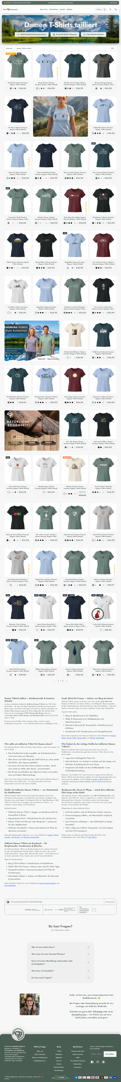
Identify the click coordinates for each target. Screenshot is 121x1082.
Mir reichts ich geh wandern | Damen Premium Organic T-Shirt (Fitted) (46, 535)
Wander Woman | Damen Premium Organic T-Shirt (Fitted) (46, 218)
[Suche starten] (104, 9)
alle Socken (16, 837)
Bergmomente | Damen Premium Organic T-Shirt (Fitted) (46, 398)
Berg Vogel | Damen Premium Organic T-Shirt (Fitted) (74, 398)
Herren (69, 9)
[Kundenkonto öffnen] (110, 9)
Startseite (9, 48)
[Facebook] (92, 1062)
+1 (17, 268)
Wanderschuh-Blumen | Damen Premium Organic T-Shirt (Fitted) (75, 353)
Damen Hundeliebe (97, 738)
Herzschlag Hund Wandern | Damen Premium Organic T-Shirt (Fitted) (18, 580)
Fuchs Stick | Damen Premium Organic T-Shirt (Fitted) (103, 625)
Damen (62, 9)
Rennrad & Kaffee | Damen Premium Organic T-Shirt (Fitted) (103, 442)
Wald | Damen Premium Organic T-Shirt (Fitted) (18, 263)
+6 (103, 133)
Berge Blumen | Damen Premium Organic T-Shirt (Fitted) (46, 84)
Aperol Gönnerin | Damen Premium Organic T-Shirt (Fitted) (18, 487)
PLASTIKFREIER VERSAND (66, 34)
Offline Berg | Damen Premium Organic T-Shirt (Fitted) (46, 670)
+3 (46, 178)
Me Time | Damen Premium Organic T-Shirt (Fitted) (17, 128)
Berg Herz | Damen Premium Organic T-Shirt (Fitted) (103, 398)
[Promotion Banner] (60, 116)
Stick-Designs (58, 1070)
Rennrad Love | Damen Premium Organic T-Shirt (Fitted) (17, 535)
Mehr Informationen (110, 901)
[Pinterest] (103, 1062)
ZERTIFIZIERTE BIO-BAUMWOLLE (33, 34)
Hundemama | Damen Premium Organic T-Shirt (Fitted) (103, 218)
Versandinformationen (77, 1061)
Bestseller (59, 1058)
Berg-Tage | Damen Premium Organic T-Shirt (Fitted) (46, 308)
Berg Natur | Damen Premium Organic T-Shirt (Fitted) (103, 670)
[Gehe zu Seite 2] (66, 681)
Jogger (50, 835)
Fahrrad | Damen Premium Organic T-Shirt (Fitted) (18, 173)
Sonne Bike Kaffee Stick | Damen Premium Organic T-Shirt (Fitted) (75, 625)
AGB (77, 1058)
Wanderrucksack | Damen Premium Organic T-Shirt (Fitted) (75, 487)
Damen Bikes (81, 738)
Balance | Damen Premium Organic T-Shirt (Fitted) (103, 580)
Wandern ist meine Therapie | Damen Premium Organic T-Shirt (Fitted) (75, 308)
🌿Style (59, 1051)
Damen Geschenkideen (47, 883)
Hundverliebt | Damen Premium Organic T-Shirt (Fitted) (18, 398)
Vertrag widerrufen (77, 1051)
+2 (74, 223)
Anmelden (109, 1054)
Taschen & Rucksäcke (31, 837)
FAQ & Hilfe (113, 2)
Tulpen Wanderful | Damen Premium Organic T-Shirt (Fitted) (46, 173)
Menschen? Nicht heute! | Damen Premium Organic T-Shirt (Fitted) (18, 218)
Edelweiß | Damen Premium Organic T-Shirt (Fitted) (103, 128)
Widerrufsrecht (78, 1054)
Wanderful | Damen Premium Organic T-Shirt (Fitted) (18, 84)
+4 (17, 133)
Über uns (40, 1051)
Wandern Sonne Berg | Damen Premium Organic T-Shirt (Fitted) (75, 84)
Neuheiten (58, 1054)
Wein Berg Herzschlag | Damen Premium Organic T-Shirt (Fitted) (75, 218)
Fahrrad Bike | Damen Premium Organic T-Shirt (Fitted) (46, 263)
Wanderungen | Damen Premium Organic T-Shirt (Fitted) (46, 487)
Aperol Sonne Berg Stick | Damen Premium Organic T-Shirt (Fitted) (46, 625)
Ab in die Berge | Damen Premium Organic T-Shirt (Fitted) (75, 442)
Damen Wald (71, 738)
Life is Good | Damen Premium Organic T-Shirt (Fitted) (103, 173)
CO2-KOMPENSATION (95, 34)
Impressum (77, 1067)
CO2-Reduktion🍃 (40, 1061)
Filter (62, 1077)
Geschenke (53, 9)
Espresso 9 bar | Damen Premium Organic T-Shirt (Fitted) (18, 625)
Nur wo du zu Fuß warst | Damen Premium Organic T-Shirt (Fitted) (103, 308)
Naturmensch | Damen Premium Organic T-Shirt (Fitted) (75, 535)
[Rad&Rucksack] (18, 1034)
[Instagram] (98, 1062)
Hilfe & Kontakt (40, 1054)
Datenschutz (78, 1064)
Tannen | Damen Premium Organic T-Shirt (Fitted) (75, 670)
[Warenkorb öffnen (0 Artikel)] (115, 9)
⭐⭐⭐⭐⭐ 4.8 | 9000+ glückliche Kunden (17, 2)
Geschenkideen (10, 885)
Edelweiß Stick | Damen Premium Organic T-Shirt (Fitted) (18, 670)
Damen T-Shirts (98, 779)
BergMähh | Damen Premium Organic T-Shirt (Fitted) (75, 263)
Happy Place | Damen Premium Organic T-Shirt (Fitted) (46, 580)
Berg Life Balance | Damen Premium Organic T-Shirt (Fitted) (75, 580)
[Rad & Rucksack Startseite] (10, 9)
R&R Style (44, 9)
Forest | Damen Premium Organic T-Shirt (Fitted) (103, 487)
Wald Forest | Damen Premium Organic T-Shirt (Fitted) (103, 353)
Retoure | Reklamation (40, 1058)
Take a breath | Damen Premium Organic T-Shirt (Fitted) (75, 173)
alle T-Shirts (92, 837)
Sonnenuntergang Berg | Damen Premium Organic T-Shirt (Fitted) (103, 84)
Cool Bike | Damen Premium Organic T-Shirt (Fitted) (18, 308)
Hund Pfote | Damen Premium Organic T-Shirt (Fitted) (103, 535)
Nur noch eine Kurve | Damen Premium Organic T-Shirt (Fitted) (103, 263)
